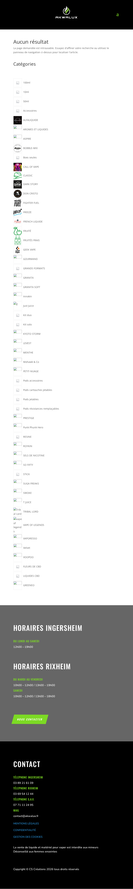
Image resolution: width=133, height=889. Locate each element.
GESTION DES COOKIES (27, 837)
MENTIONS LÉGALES (26, 823)
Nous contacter (30, 719)
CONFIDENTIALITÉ (24, 830)
